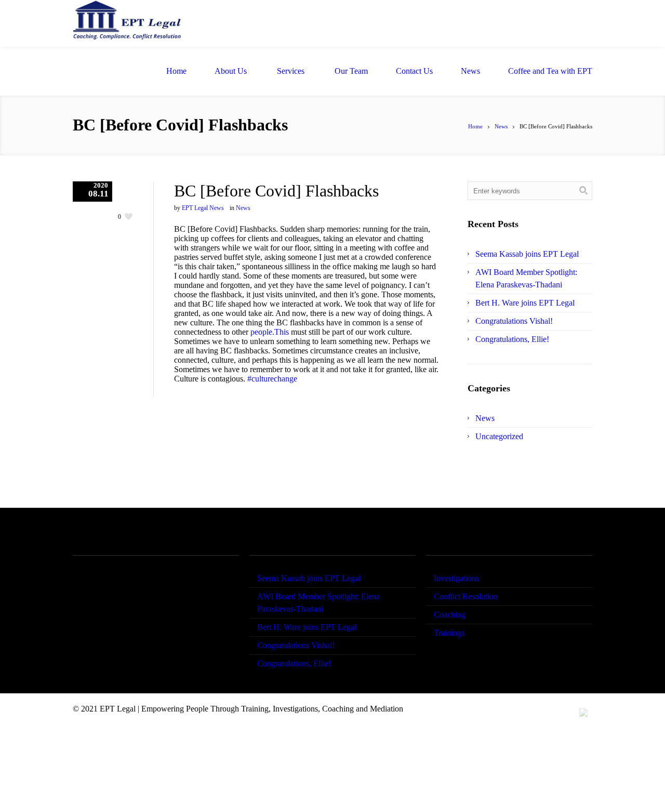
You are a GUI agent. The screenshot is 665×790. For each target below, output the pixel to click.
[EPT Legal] (127, 23)
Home (475, 126)
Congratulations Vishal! (514, 321)
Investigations (456, 578)
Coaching (450, 614)
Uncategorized (499, 436)
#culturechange (272, 378)
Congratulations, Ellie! (512, 339)
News (501, 126)
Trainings (449, 632)
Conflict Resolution (466, 596)
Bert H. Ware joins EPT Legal (525, 302)
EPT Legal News (203, 208)
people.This (269, 331)
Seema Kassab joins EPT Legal (527, 253)
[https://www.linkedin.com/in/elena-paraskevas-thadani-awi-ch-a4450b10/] (583, 712)
